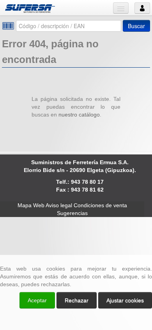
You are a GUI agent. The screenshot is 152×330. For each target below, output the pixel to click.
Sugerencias (72, 213)
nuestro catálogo (79, 114)
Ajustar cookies (59, 248)
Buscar (136, 26)
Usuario (142, 8)
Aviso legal (59, 205)
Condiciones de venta (100, 205)
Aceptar (37, 300)
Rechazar (76, 300)
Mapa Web (31, 205)
